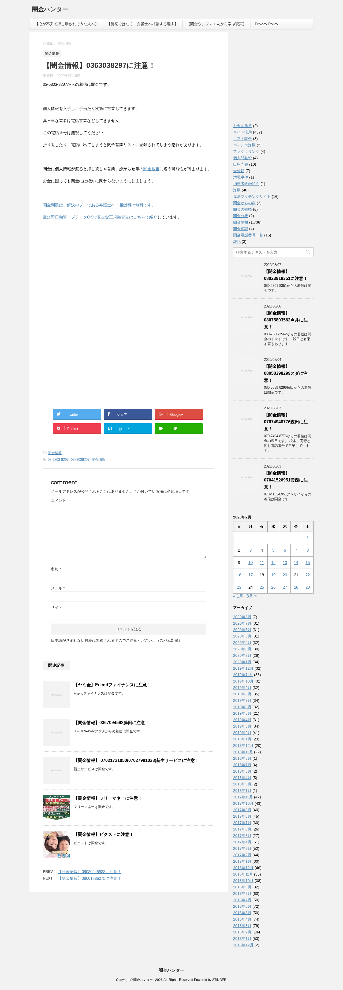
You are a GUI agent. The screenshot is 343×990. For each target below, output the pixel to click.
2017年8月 (242, 816)
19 (273, 575)
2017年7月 (242, 823)
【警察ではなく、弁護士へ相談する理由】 (142, 24)
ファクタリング (246, 151)
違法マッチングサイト (252, 196)
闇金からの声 (244, 203)
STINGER (219, 980)
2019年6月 (242, 707)
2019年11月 (243, 675)
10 (250, 562)
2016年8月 (242, 893)
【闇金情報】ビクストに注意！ (104, 834)
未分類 (238, 171)
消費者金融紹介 (246, 183)
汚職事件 (240, 177)
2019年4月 (242, 720)
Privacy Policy (266, 24)
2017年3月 (242, 848)
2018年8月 (242, 758)
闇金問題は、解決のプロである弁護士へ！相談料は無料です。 (99, 205)
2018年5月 (242, 771)
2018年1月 (242, 790)
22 (307, 575)
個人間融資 (242, 158)
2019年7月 (242, 700)
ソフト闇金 (242, 138)
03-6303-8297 (58, 460)
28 (296, 587)
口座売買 (240, 164)
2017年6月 (242, 829)
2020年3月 (242, 649)
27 (285, 587)
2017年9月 (242, 810)
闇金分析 (240, 216)
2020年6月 (242, 630)
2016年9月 (242, 887)
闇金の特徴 (242, 209)
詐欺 (237, 190)
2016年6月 (242, 906)
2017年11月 (243, 797)
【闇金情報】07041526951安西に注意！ (286, 480)
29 (307, 587)
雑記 (237, 241)
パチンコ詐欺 (244, 145)
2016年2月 (242, 932)
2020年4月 (242, 642)
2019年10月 (243, 681)
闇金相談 (240, 229)
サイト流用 (242, 132)
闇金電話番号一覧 (248, 235)
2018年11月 (243, 752)
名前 (56, 569)
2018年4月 (242, 778)
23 (239, 587)
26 (273, 587)
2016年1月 (242, 938)
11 (262, 562)
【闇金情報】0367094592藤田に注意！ (111, 722)
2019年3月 (242, 726)
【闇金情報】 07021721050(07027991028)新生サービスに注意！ (136, 760)
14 (296, 562)
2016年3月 (242, 926)
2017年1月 (242, 861)
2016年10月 (243, 880)
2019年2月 (242, 733)
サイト (56, 607)
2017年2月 (242, 855)
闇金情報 (55, 453)
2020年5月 (242, 636)
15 (307, 562)
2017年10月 (243, 803)
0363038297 (80, 460)
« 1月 (238, 596)
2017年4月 (242, 842)
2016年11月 (243, 874)
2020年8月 (242, 617)
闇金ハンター (50, 9)
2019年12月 (243, 668)
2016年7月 (242, 900)
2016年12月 (243, 868)
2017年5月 (242, 835)
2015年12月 (243, 945)
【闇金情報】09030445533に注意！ (89, 871)
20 (285, 575)
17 (250, 575)
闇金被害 (151, 168)
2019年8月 (242, 694)
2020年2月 (242, 655)
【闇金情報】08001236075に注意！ (89, 878)
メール (58, 588)
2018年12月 (243, 745)
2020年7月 (242, 623)
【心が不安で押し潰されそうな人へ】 (67, 24)
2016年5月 (242, 913)
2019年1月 (242, 739)
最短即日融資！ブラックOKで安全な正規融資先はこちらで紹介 (100, 217)
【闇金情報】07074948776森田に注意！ (286, 422)
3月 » (252, 596)
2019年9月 (242, 687)
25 (262, 587)
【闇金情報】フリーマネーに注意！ (108, 798)
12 (273, 562)
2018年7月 (242, 765)
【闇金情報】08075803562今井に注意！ (286, 320)
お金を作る (242, 126)
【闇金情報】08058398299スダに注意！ (286, 373)
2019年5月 (242, 713)
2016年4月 (242, 919)
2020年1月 (242, 662)
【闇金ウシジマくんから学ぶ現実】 (217, 24)
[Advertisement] (83, 278)
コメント (58, 500)
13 (285, 562)
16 (239, 575)
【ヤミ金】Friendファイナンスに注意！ (112, 685)
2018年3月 (242, 784)
